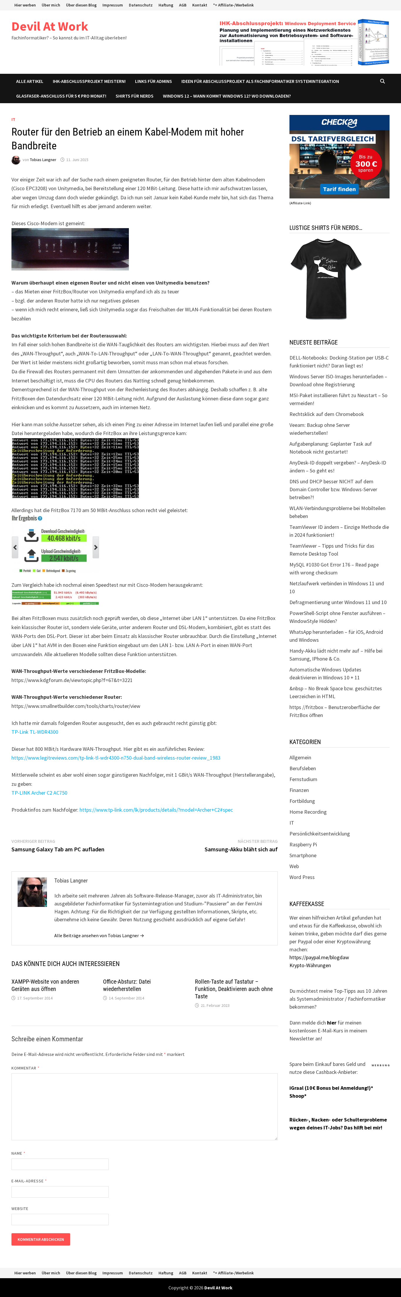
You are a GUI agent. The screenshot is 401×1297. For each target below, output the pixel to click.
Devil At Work (49, 26)
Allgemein (300, 757)
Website (20, 1208)
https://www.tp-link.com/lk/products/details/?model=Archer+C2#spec (156, 809)
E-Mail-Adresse (29, 1181)
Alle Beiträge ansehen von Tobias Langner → (99, 935)
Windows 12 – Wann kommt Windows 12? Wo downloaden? (227, 96)
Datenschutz (141, 5)
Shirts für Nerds (135, 96)
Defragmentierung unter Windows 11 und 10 (338, 602)
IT (13, 119)
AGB (182, 5)
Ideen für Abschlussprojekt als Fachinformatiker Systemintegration (260, 81)
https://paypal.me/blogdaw (319, 957)
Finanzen (299, 790)
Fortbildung (302, 801)
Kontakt (199, 5)
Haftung (166, 5)
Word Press (302, 877)
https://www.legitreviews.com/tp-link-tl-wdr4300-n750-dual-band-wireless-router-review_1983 (115, 757)
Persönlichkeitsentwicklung (319, 833)
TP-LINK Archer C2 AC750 (39, 792)
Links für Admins (153, 81)
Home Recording (308, 811)
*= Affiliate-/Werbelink (233, 5)
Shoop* (297, 1095)
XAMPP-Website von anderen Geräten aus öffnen (45, 985)
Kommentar (25, 1068)
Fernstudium (303, 779)
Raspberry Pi (303, 844)
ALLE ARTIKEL (29, 81)
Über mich (51, 5)
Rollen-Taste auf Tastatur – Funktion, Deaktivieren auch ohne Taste (234, 989)
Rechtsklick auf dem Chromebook (326, 414)
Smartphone (302, 855)
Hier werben (25, 5)
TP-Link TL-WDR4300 (34, 731)
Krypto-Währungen (310, 965)
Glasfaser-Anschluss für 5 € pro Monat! (61, 96)
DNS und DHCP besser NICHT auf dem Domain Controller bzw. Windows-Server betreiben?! (333, 489)
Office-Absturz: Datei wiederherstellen (127, 985)
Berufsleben (302, 768)
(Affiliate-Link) (300, 203)
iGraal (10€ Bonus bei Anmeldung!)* (331, 1087)
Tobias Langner (43, 159)
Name (18, 1153)
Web (294, 866)
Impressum (112, 5)
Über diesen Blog (81, 5)
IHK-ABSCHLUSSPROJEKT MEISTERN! (89, 81)
